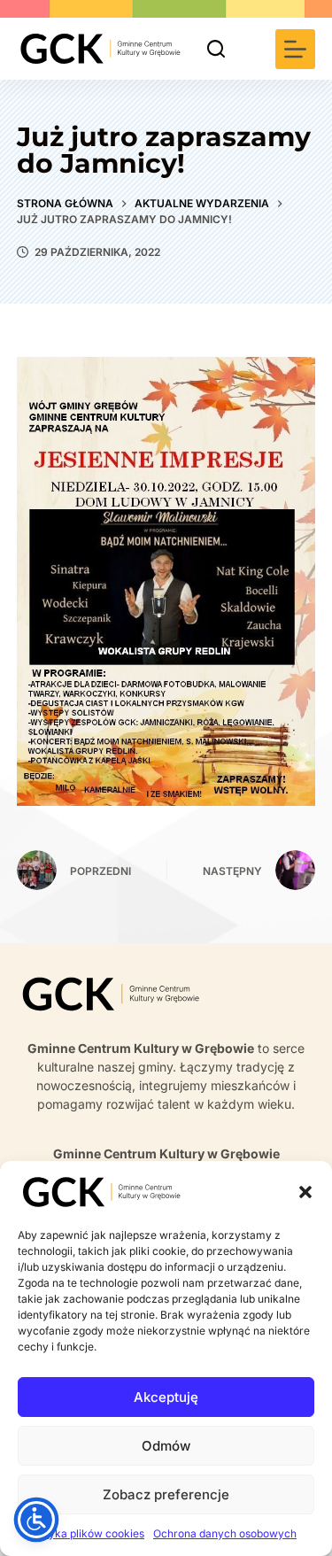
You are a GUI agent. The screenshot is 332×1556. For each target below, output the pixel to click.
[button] (305, 1192)
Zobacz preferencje (166, 1494)
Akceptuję (166, 1397)
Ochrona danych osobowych (225, 1533)
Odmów (166, 1445)
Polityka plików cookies (85, 1533)
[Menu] (295, 49)
